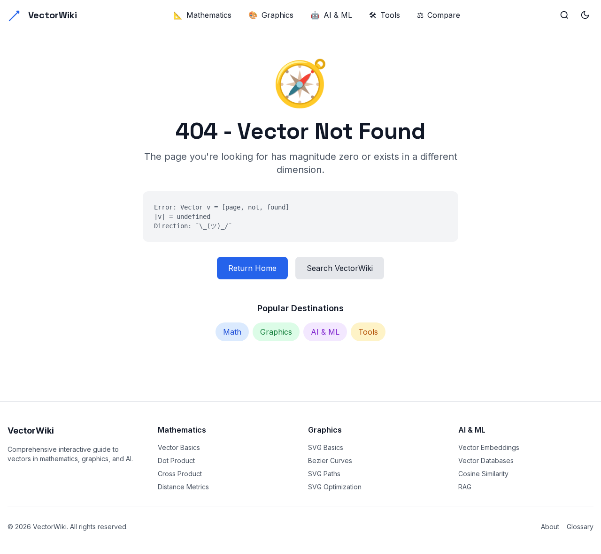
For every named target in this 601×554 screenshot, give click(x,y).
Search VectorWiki (340, 268)
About (550, 527)
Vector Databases (486, 460)
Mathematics (202, 15)
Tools (384, 15)
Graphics (270, 15)
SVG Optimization (335, 487)
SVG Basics (325, 447)
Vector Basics (179, 447)
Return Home (252, 268)
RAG (464, 487)
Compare (438, 15)
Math (232, 332)
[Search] (564, 15)
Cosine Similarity (483, 474)
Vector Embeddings (488, 447)
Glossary (580, 527)
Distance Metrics (183, 487)
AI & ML (331, 15)
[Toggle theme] (585, 15)
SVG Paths (324, 474)
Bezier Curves (330, 460)
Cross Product (180, 474)
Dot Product (176, 460)
